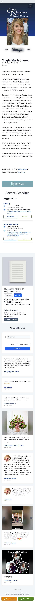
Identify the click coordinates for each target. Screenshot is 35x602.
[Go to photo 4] (18, 528)
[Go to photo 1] (15, 528)
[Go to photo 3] (17, 528)
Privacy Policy (13, 594)
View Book (8, 295)
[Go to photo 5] (19, 528)
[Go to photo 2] (16, 528)
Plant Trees (24, 216)
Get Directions (10, 216)
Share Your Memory (11, 319)
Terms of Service (22, 594)
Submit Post (17, 348)
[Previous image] (4, 518)
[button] (17, 423)
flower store (21, 172)
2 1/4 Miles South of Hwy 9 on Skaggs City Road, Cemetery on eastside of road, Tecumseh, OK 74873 (19, 233)
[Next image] (31, 518)
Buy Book (17, 295)
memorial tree (22, 169)
